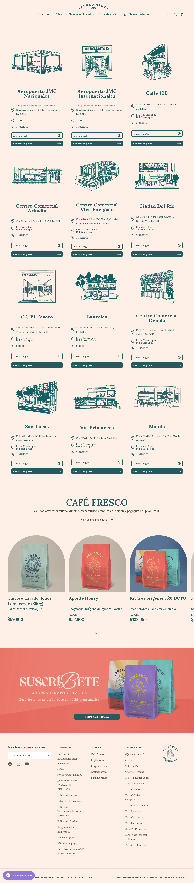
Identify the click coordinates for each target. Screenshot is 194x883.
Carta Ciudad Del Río (136, 805)
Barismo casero (99, 778)
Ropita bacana (98, 760)
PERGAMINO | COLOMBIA (38, 877)
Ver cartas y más (22, 143)
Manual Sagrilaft (66, 837)
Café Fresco (97, 754)
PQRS (60, 769)
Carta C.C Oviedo (134, 817)
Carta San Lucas (133, 823)
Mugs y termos (99, 766)
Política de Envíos (67, 795)
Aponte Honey (83, 597)
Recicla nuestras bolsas (137, 778)
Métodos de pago (66, 843)
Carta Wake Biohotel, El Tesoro (136, 837)
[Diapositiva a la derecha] (103, 632)
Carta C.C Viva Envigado (132, 797)
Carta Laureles (133, 811)
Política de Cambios (68, 821)
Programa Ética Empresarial (65, 829)
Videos (128, 760)
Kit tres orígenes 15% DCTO (158, 597)
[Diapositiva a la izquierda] (90, 632)
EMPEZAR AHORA (97, 717)
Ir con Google (21, 135)
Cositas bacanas (99, 772)
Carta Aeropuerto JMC (137, 783)
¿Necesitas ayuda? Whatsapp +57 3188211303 (67, 784)
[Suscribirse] (47, 755)
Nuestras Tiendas (134, 772)
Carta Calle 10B (133, 789)
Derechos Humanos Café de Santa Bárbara (70, 851)
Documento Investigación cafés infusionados (67, 759)
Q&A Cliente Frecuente (70, 801)
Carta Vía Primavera (135, 829)
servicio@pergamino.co (69, 774)
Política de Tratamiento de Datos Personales (69, 811)
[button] (60, 14)
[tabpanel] (97, 690)
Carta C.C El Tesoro (135, 845)
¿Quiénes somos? (134, 754)
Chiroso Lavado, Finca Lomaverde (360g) (29, 600)
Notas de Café (132, 766)
